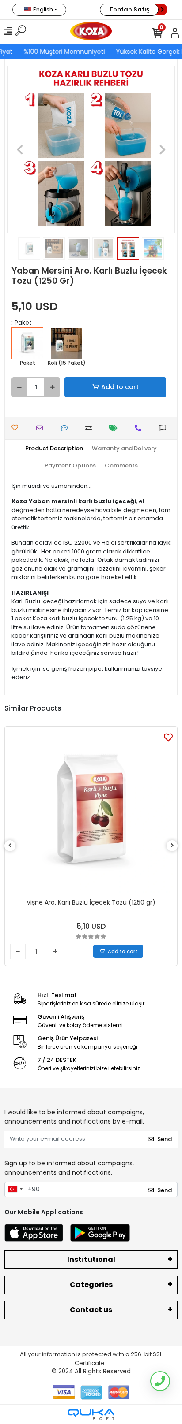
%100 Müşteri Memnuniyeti (63, 51)
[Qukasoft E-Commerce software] (91, 1414)
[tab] (54, 448)
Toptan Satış (129, 9)
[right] (172, 846)
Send (164, 1139)
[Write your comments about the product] (66, 428)
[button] (19, 149)
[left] (10, 846)
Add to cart (120, 386)
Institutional (91, 1259)
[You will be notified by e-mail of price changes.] (115, 428)
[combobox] (15, 1189)
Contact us (91, 1310)
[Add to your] (91, 428)
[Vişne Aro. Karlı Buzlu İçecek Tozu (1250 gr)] (91, 812)
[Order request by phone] (140, 428)
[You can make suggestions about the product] (165, 428)
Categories (91, 1284)
